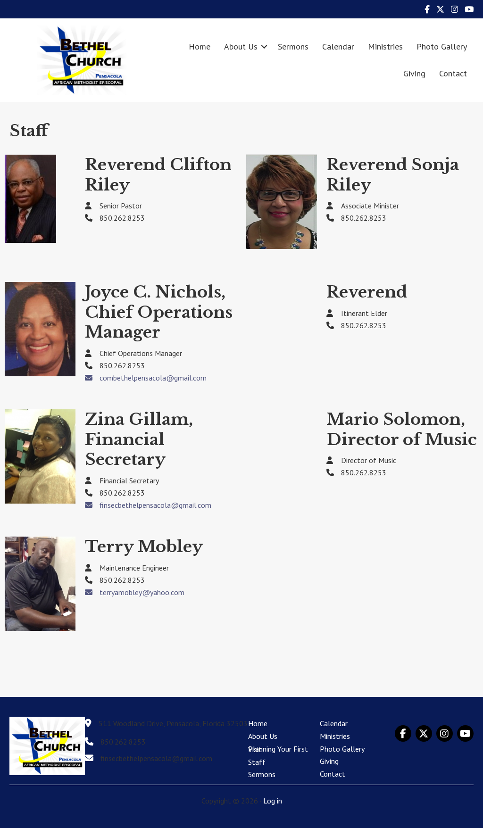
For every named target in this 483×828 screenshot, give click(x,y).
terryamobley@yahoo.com (142, 592)
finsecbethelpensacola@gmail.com (155, 505)
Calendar (338, 46)
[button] (264, 46)
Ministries (385, 46)
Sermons (293, 46)
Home (199, 46)
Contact (453, 73)
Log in (272, 800)
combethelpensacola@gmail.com (153, 377)
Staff (257, 762)
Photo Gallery (441, 46)
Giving (414, 73)
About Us (241, 46)
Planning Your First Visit (278, 749)
